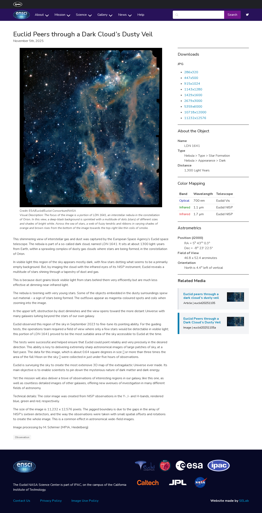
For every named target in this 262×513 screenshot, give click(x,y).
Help (140, 14)
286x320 (191, 72)
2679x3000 (193, 101)
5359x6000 (193, 106)
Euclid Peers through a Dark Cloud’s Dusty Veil (202, 320)
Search (232, 14)
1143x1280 (193, 89)
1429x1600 (193, 95)
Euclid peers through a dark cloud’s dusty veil (201, 296)
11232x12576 (195, 118)
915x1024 (192, 83)
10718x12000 (195, 112)
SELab (244, 500)
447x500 (191, 78)
